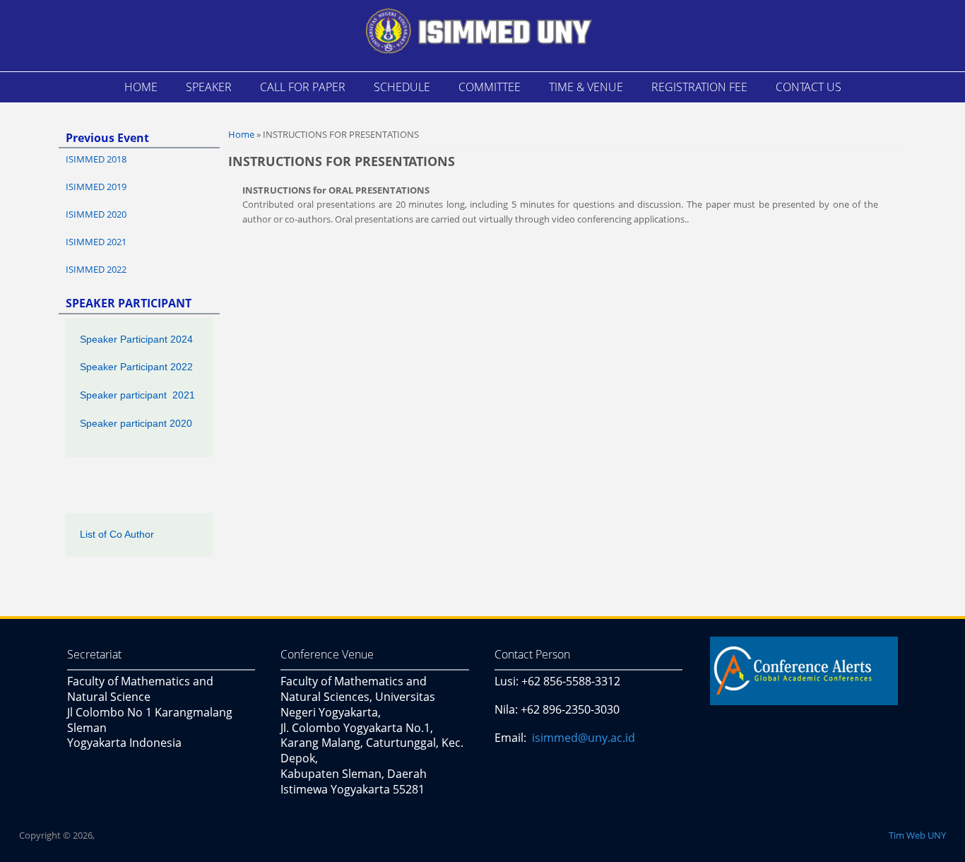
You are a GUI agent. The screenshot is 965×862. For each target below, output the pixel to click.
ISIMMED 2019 (96, 186)
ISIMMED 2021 (96, 241)
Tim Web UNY (917, 835)
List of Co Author (117, 534)
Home (241, 134)
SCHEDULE (402, 87)
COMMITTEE (489, 87)
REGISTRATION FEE (699, 87)
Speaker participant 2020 (136, 423)
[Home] (479, 34)
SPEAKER (209, 87)
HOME (141, 87)
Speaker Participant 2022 (136, 366)
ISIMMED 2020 (96, 214)
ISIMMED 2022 (96, 269)
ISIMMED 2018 (96, 159)
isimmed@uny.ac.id (583, 737)
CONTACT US (808, 87)
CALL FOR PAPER (302, 87)
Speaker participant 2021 (137, 395)
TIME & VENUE (586, 87)
